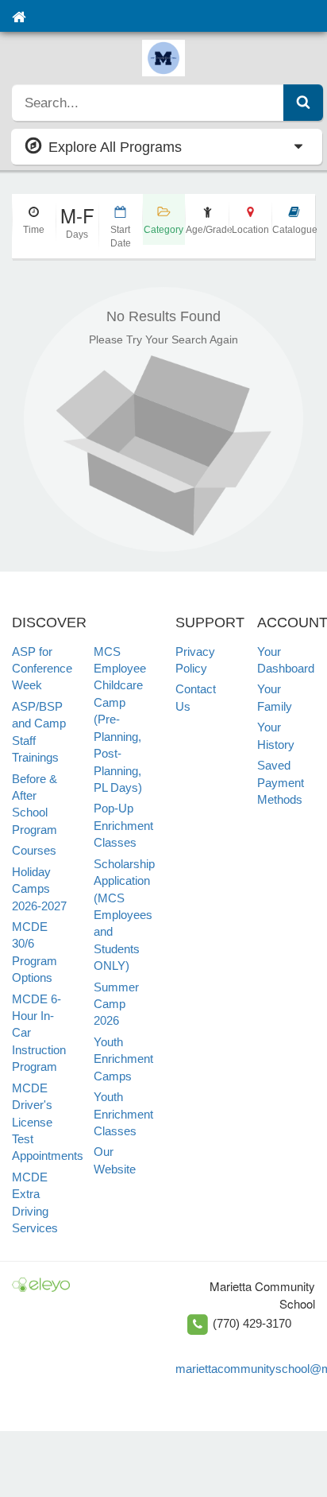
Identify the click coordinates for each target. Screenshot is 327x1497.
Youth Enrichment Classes (123, 1114)
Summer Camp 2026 (116, 1004)
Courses (34, 850)
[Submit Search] (303, 102)
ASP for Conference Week (42, 668)
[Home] (19, 16)
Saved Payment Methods (280, 782)
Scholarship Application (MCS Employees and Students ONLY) (124, 915)
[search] (148, 102)
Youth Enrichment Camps (123, 1059)
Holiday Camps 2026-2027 (39, 889)
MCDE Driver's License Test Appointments (47, 1122)
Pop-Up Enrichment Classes (123, 825)
